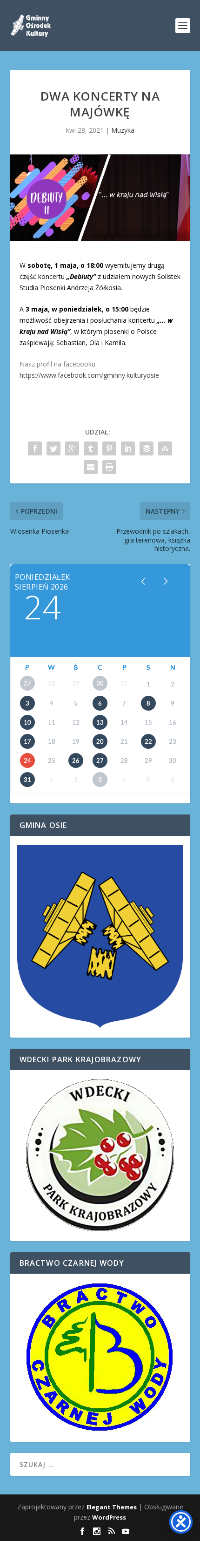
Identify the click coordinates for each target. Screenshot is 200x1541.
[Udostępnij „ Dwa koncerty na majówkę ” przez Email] (90, 467)
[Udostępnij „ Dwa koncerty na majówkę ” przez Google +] (72, 448)
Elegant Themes (112, 1507)
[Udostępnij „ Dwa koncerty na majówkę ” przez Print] (109, 467)
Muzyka (122, 130)
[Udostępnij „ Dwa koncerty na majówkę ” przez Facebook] (35, 448)
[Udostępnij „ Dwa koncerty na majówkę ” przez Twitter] (53, 448)
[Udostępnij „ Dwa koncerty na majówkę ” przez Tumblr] (90, 448)
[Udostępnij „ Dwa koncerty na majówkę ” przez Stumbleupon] (165, 448)
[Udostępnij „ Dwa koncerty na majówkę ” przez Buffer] (146, 448)
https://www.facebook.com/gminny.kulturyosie (89, 375)
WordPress (109, 1517)
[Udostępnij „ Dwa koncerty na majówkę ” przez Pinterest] (109, 448)
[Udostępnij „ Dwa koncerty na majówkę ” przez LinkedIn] (128, 448)
